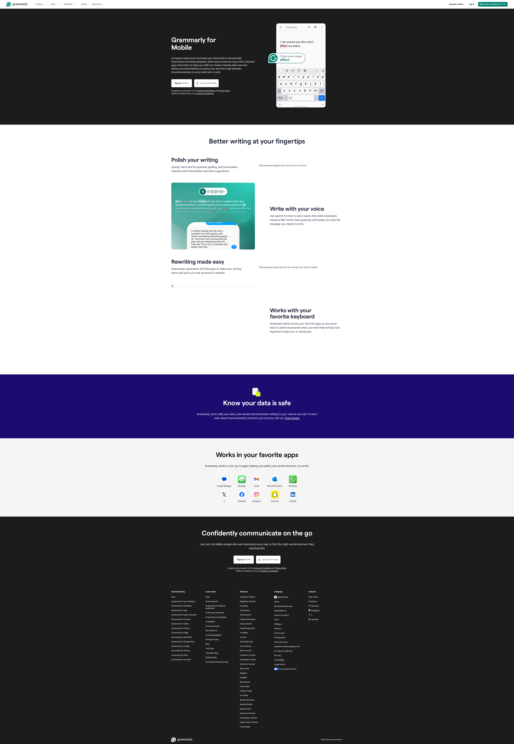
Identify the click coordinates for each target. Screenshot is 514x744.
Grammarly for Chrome (181, 619)
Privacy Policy (224, 91)
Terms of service (281, 642)
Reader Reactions (247, 700)
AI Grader (244, 695)
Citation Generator (248, 619)
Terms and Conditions (206, 91)
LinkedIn (314, 619)
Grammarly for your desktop (183, 601)
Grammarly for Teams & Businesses (215, 607)
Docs (173, 597)
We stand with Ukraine (283, 606)
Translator (244, 633)
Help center (313, 597)
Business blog (211, 657)
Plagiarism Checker (248, 601)
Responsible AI (280, 611)
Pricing (84, 4)
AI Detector (245, 610)
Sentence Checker (247, 713)
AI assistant (210, 622)
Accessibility (279, 660)
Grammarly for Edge (179, 633)
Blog (207, 644)
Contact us (312, 601)
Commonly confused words (217, 662)
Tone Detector (246, 646)
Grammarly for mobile (180, 646)
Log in (471, 4)
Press (276, 620)
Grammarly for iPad (179, 655)
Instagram (315, 610)
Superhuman (282, 597)
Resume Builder (246, 704)
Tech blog (209, 648)
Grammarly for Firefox (180, 628)
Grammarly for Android (181, 659)
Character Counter (248, 655)
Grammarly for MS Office (181, 637)
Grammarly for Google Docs (182, 642)
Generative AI (211, 630)
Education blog (212, 653)
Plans (208, 597)
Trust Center (292, 418)
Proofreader (245, 727)
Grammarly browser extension (184, 615)
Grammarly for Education (216, 617)
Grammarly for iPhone (180, 651)
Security (277, 655)
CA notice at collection (283, 651)
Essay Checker (246, 624)
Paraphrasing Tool (247, 628)
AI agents (244, 606)
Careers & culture (281, 615)
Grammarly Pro (212, 601)
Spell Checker (245, 709)
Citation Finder (246, 691)
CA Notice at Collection (204, 93)
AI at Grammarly (212, 626)
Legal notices (279, 664)
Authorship (244, 686)
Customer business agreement (287, 646)
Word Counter (246, 651)
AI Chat (243, 637)
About (276, 602)
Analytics (243, 677)
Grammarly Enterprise (215, 613)
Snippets (243, 673)
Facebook (315, 606)
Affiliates (277, 624)
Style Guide (244, 668)
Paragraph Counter (248, 659)
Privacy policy (279, 637)
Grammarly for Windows (181, 606)
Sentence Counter (247, 664)
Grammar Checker (247, 597)
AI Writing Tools (246, 642)
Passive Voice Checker (249, 722)
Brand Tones (245, 682)
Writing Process (212, 639)
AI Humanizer (245, 615)
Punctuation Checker (248, 718)
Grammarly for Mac (179, 610)
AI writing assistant (213, 635)
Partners (277, 628)
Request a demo (456, 4)
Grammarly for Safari (180, 624)
